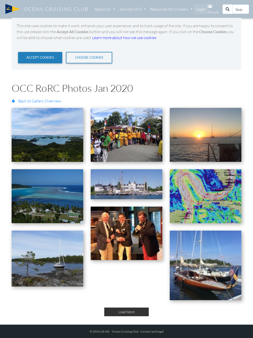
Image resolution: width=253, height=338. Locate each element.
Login (201, 9)
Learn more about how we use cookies (124, 37)
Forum (213, 12)
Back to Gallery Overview (39, 100)
